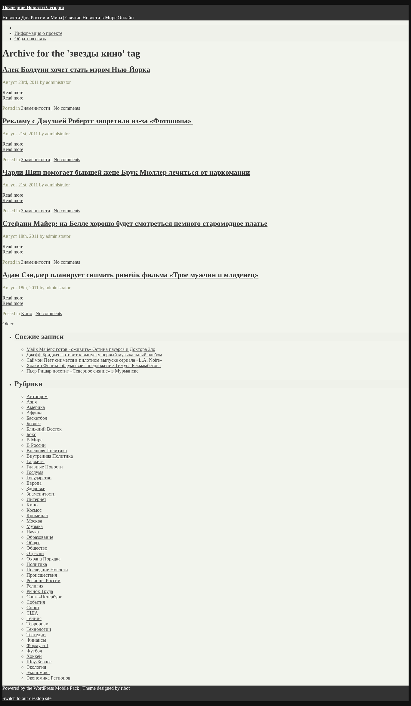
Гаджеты (35, 461)
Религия (34, 585)
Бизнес (33, 423)
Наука (32, 531)
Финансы (36, 640)
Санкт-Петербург (44, 596)
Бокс (31, 434)
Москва (34, 520)
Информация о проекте (38, 33)
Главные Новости (44, 466)
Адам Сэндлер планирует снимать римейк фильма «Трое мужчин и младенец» (130, 275)
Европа (34, 483)
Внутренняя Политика (49, 456)
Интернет (36, 499)
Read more (12, 97)
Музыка (34, 526)
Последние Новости (47, 569)
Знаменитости (35, 108)
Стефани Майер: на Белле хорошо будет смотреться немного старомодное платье (134, 223)
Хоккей (34, 656)
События (35, 602)
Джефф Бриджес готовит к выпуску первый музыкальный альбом (94, 354)
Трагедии (36, 634)
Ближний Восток (44, 428)
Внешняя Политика (46, 450)
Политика (36, 564)
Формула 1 (37, 645)
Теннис (34, 618)
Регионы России (43, 580)
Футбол (34, 650)
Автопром (37, 396)
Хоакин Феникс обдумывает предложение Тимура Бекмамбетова (93, 365)
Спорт (32, 607)
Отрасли (35, 553)
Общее (33, 542)
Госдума (34, 472)
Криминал (37, 515)
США (32, 612)
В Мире (34, 439)
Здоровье (35, 488)
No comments (67, 108)
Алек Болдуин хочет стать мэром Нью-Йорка (76, 69)
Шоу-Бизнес (38, 661)
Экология (36, 667)
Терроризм (37, 623)
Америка (35, 407)
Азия (31, 401)
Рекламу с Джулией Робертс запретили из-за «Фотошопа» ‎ (97, 121)
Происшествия (41, 575)
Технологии (38, 629)
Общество (36, 548)
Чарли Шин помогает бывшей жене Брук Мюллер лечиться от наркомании (126, 172)
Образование (39, 537)
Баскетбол (36, 418)
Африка (34, 412)
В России (36, 445)
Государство (38, 477)
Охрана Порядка (43, 558)
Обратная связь (30, 38)
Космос (34, 510)
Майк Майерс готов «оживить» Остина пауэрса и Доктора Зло (90, 349)
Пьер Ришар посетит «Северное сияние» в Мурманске (82, 370)
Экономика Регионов (48, 677)
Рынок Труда (39, 591)
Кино (26, 313)
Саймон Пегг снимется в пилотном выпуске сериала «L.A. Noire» (94, 360)
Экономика (38, 672)
